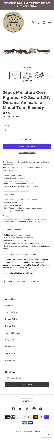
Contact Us (10, 360)
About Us (9, 305)
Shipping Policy (11, 312)
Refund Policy (11, 319)
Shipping (6, 117)
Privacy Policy (11, 326)
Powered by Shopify (33, 431)
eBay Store (10, 346)
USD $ (26, 401)
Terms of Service (12, 333)
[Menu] (49, 22)
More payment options (27, 153)
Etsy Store (9, 340)
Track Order (10, 353)
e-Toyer (22, 431)
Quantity (6, 126)
